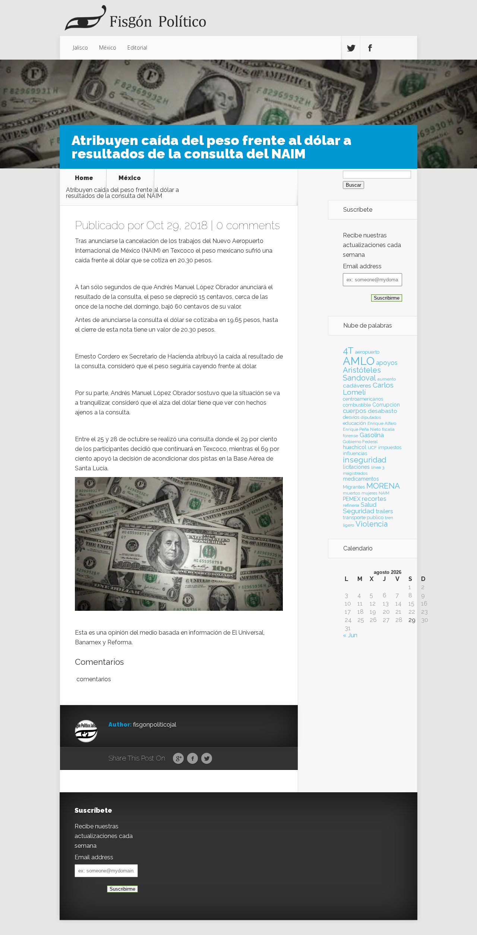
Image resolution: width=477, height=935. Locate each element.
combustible (357, 405)
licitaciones (356, 467)
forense (350, 435)
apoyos (387, 362)
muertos (351, 493)
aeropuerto (367, 352)
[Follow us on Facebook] (369, 48)
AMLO (359, 360)
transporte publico (363, 517)
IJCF (372, 447)
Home (84, 178)
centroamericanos (363, 399)
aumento (387, 379)
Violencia (372, 523)
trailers (384, 511)
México (107, 47)
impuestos (389, 447)
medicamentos (361, 479)
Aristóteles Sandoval (362, 374)
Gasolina (372, 435)
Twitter (206, 759)
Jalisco (80, 47)
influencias (355, 453)
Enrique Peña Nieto (361, 429)
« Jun (350, 635)
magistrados (355, 473)
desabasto (382, 410)
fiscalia (388, 429)
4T (348, 350)
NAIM (384, 493)
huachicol (354, 447)
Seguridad (358, 511)
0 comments (248, 225)
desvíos (351, 417)
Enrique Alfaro (381, 423)
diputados (371, 417)
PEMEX (351, 499)
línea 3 (377, 467)
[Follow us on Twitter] (350, 48)
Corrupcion (386, 405)
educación (354, 423)
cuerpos (354, 410)
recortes (374, 498)
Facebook (192, 759)
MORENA (383, 485)
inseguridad (364, 459)
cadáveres (357, 385)
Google (178, 759)
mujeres (369, 493)
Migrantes (354, 487)
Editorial (137, 47)
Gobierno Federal (360, 441)
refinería (351, 505)
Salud (368, 504)
